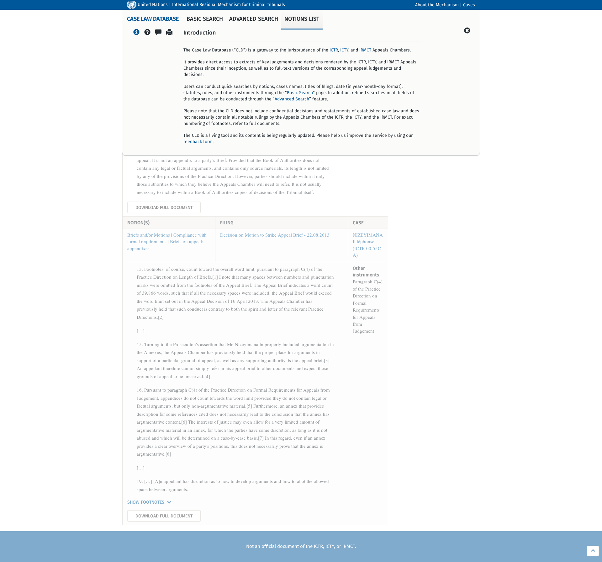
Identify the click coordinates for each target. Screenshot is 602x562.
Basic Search (300, 93)
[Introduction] (136, 33)
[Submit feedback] (158, 33)
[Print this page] (169, 33)
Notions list (301, 19)
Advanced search (253, 19)
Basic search (205, 19)
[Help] (147, 33)
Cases (469, 5)
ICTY (344, 50)
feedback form (198, 142)
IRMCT (365, 50)
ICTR (334, 50)
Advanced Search (292, 99)
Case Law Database (153, 19)
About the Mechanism (437, 5)
